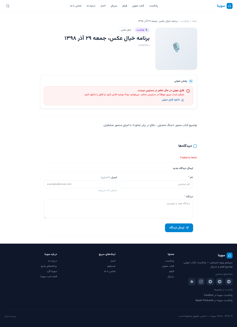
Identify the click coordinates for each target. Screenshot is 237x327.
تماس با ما (75, 6)
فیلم (124, 6)
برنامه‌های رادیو (49, 266)
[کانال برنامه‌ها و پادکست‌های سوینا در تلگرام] (219, 281)
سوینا (221, 6)
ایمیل (109, 177)
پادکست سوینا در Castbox (218, 295)
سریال (114, 6)
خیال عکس (126, 30)
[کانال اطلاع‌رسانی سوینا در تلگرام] (229, 281)
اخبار (103, 6)
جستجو (111, 266)
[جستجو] (7, 6)
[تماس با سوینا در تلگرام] (210, 281)
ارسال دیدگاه (176, 227)
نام (190, 177)
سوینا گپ (52, 271)
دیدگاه (189, 197)
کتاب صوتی (138, 6)
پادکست (153, 6)
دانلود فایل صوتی (171, 100)
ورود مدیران (10, 316)
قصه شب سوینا (48, 277)
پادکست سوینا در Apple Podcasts (214, 300)
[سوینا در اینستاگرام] (201, 281)
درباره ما (91, 6)
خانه (194, 21)
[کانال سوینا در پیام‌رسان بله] (192, 281)
